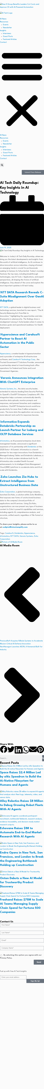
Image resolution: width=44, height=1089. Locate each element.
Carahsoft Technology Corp (23, 360)
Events (5, 25)
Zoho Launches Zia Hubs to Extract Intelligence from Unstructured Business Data (19, 481)
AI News (3, 19)
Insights (3, 31)
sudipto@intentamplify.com (15, 527)
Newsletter (7, 28)
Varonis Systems (26, 536)
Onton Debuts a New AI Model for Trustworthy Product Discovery (21, 882)
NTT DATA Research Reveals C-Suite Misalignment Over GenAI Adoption (22, 296)
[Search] (43, 758)
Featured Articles (10, 39)
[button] (22, 89)
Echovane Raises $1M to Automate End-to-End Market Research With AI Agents (21, 832)
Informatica (4, 441)
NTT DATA (4, 307)
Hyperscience (5, 354)
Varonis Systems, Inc (8, 389)
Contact (3, 42)
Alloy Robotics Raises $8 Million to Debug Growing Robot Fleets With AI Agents (21, 805)
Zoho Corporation (7, 492)
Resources (4, 22)
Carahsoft (9, 533)
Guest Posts (8, 36)
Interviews (7, 33)
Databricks (32, 447)
